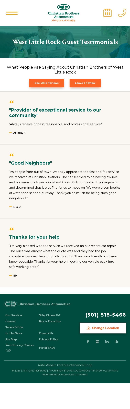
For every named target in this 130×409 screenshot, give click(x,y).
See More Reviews (47, 83)
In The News (13, 333)
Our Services (13, 315)
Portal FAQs (47, 348)
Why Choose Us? (49, 315)
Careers (10, 321)
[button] (12, 13)
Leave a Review (85, 83)
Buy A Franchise (50, 321)
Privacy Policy (48, 339)
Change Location (105, 328)
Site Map (11, 339)
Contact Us (46, 333)
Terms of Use (14, 327)
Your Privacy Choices (19, 345)
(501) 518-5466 (105, 315)
